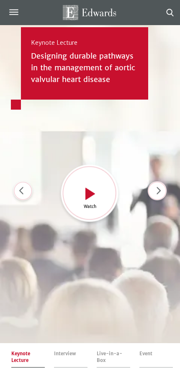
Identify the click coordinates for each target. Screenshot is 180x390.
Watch (90, 206)
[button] (157, 192)
